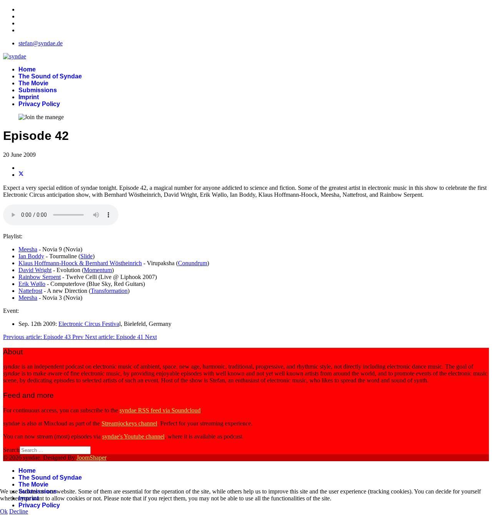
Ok (4, 511)
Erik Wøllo (31, 284)
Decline (18, 511)
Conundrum (192, 263)
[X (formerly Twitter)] (21, 174)
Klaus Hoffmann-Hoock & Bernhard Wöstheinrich (80, 263)
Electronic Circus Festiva (88, 324)
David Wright (35, 270)
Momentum (98, 270)
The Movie (33, 83)
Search (11, 450)
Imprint (28, 97)
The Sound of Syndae (50, 76)
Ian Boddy (31, 256)
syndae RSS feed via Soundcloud (160, 410)
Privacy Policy (39, 104)
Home (27, 69)
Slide (86, 256)
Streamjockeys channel (129, 423)
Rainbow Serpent (39, 277)
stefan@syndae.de (40, 43)
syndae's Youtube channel (133, 436)
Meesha (27, 249)
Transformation (109, 290)
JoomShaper (91, 457)
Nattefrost (30, 290)
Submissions (37, 90)
